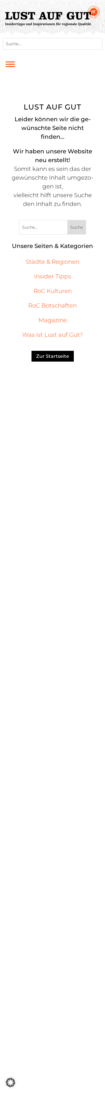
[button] (10, 1082)
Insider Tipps (52, 276)
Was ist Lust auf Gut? (52, 334)
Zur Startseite (52, 356)
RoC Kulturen (53, 290)
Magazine (52, 320)
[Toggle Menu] (10, 64)
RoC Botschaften (52, 305)
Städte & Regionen (52, 261)
